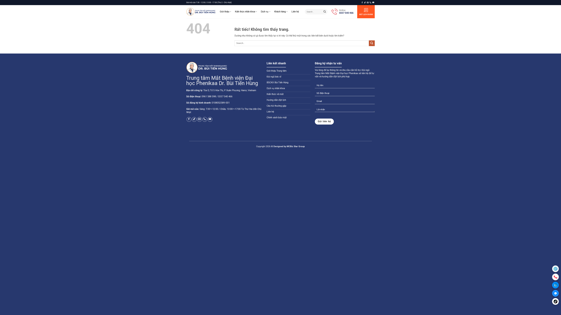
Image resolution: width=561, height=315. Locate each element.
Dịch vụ (264, 11)
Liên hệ (295, 11)
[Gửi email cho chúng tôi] (368, 3)
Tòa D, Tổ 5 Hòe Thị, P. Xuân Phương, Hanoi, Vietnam (229, 90)
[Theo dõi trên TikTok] (365, 3)
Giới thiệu (224, 11)
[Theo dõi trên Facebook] (362, 3)
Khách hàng (280, 11)
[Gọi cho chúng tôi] (370, 3)
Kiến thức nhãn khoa (245, 11)
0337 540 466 (346, 13)
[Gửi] (324, 11)
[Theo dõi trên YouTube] (373, 3)
